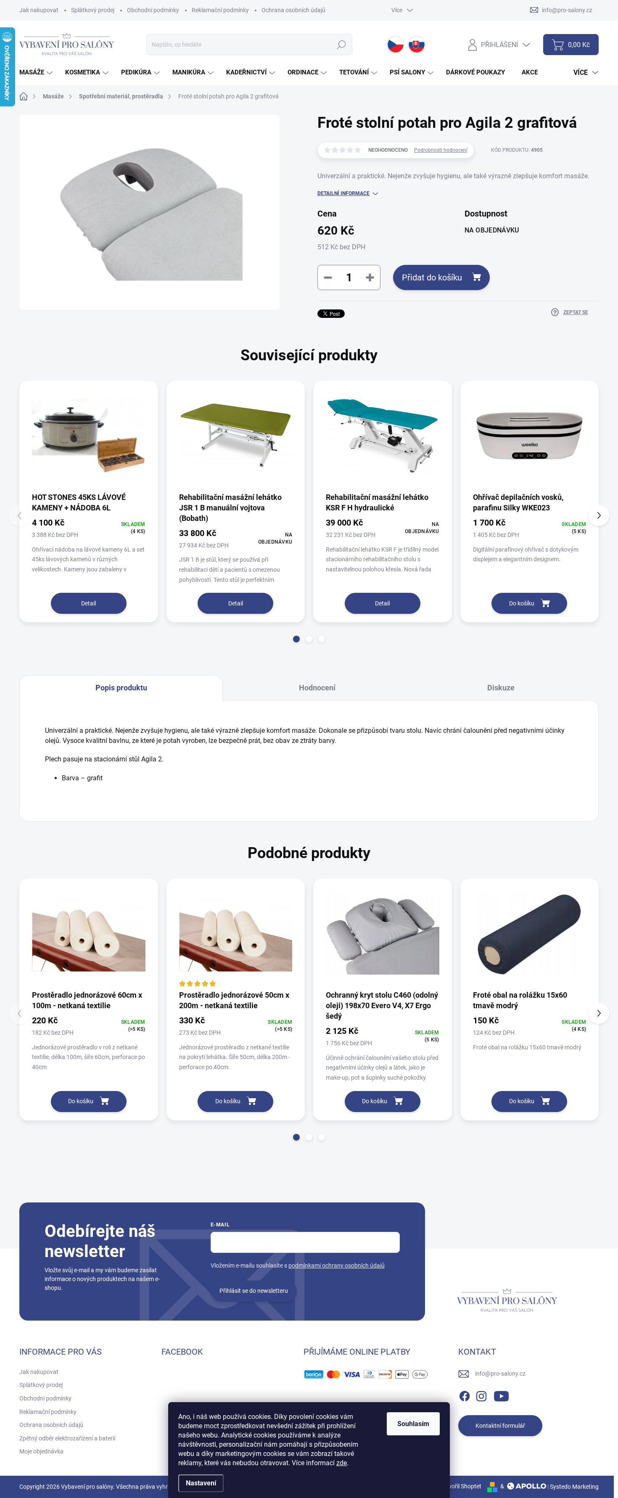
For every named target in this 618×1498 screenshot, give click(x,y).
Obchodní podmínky (153, 10)
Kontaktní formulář (500, 1425)
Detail (88, 603)
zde (341, 1463)
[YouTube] (501, 1394)
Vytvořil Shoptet (460, 1486)
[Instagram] (481, 1394)
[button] (296, 639)
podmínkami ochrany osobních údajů (336, 1265)
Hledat (341, 44)
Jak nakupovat (38, 10)
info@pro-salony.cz (500, 1373)
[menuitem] (37, 72)
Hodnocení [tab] (317, 687)
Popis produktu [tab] (121, 687)
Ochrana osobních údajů (293, 10)
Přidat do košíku (432, 277)
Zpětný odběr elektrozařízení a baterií (67, 1438)
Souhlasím (413, 1424)
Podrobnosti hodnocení (440, 150)
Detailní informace (343, 193)
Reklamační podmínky (220, 10)
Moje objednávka (41, 1451)
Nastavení (201, 1483)
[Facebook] (464, 1394)
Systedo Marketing (574, 1486)
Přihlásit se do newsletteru (253, 1290)
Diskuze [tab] (501, 687)
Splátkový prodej (92, 10)
